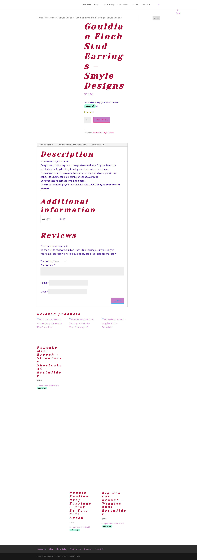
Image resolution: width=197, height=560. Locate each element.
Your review (47, 264)
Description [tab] (46, 144)
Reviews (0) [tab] (98, 144)
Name (44, 282)
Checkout (135, 5)
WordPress (75, 556)
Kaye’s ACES (86, 5)
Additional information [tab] (72, 144)
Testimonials (122, 5)
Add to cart (102, 119)
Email (44, 291)
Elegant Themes (53, 556)
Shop (96, 5)
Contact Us (146, 5)
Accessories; (51, 17)
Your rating (47, 261)
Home (40, 17)
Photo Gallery (109, 5)
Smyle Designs (66, 17)
